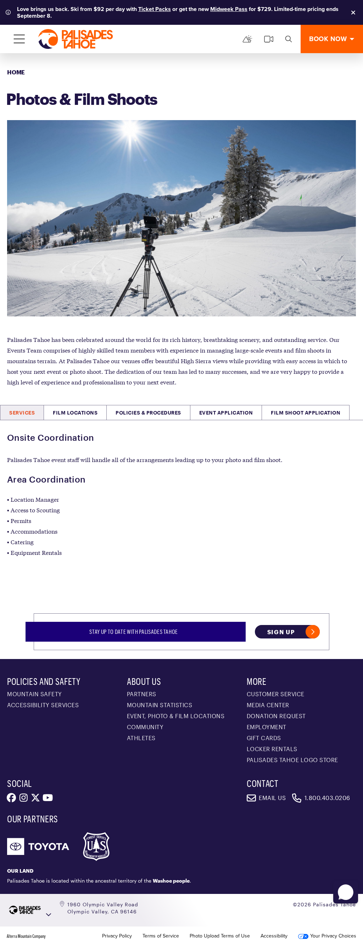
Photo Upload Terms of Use (220, 936)
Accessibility (274, 936)
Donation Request (276, 716)
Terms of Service (161, 936)
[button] (345, 892)
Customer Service (276, 694)
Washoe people (171, 881)
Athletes (141, 737)
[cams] (269, 39)
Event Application (226, 413)
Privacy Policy (117, 936)
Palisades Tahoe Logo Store (292, 759)
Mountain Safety (34, 694)
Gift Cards (264, 737)
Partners (141, 694)
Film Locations (75, 413)
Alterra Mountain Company (26, 936)
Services (22, 413)
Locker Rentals (272, 748)
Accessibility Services (43, 705)
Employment (266, 726)
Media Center (268, 705)
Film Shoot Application (305, 413)
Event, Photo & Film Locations (176, 716)
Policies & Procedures (148, 413)
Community (145, 726)
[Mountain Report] (247, 39)
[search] (288, 39)
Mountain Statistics (159, 705)
